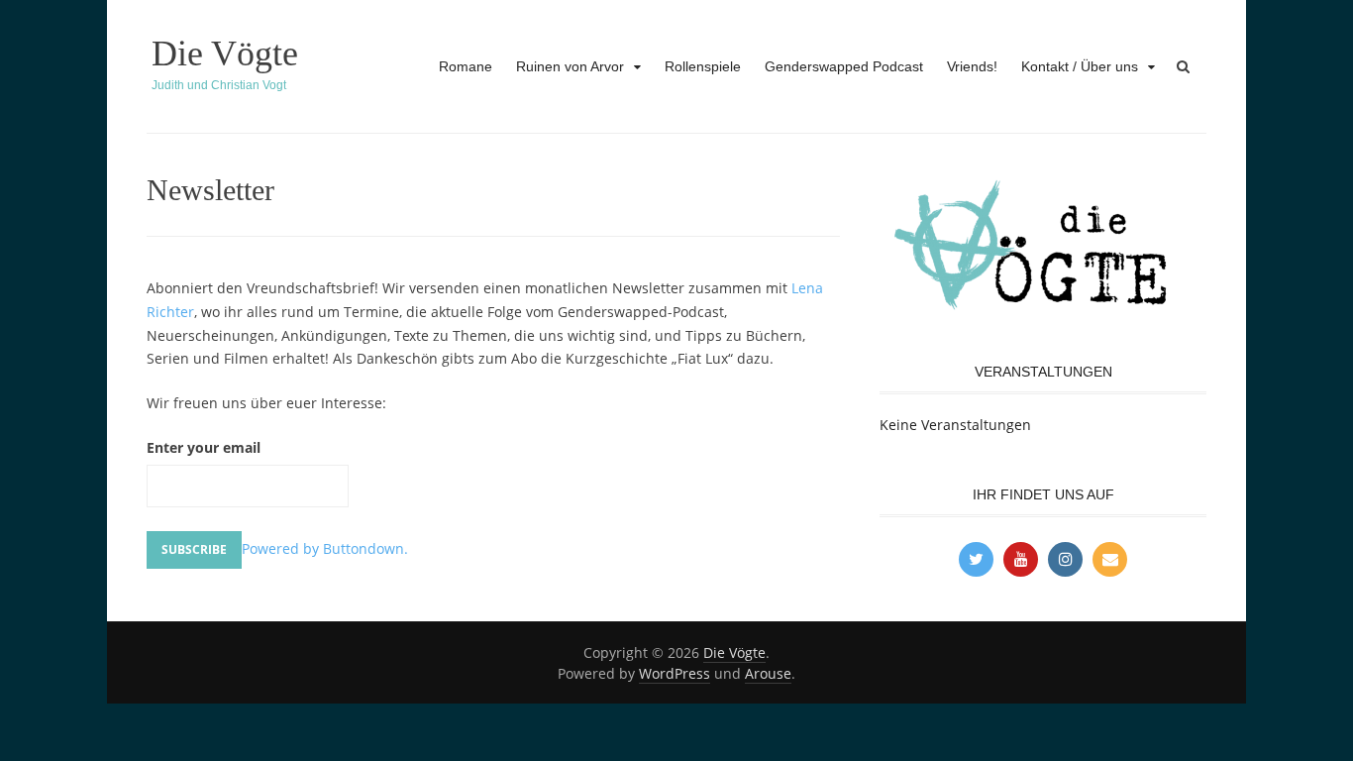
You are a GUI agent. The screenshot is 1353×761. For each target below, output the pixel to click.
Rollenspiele (703, 66)
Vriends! (972, 66)
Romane (465, 66)
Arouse (768, 673)
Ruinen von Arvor (570, 66)
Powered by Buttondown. (325, 548)
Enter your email (203, 447)
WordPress (674, 673)
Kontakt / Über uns (1079, 66)
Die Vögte (225, 53)
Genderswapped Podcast (844, 66)
